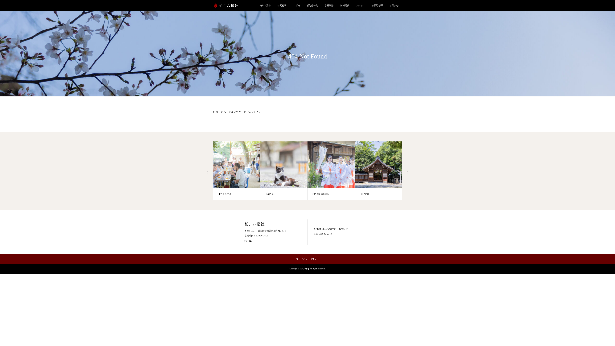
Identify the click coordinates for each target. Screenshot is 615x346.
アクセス (360, 5)
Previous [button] (207, 172)
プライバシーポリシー (307, 259)
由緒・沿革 (265, 5)
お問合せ (394, 5)
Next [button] (407, 172)
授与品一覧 (312, 5)
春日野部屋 (377, 5)
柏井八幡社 (255, 224)
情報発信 (344, 5)
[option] (236, 170)
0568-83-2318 (325, 234)
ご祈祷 (296, 5)
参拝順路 (329, 5)
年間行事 (282, 5)
